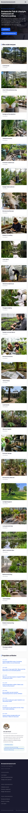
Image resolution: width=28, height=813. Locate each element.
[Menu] (25, 2)
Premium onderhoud (5, 789)
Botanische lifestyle (5, 799)
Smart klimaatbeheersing (9, 33)
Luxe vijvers (3, 803)
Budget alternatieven (6, 791)
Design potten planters (6, 779)
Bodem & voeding (5, 801)
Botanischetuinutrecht (8, 2)
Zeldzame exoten (5, 787)
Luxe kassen (6, 29)
